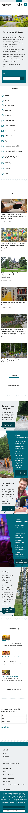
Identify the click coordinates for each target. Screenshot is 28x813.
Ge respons (13, 744)
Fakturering (5, 771)
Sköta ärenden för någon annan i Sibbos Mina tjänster (14, 784)
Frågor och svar (6, 781)
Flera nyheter (14, 375)
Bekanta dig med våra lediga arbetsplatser (8, 508)
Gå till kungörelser (14, 385)
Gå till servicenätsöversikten (21, 472)
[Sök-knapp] (18, 4)
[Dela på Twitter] (2, 727)
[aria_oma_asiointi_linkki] (21, 4)
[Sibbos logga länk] (6, 5)
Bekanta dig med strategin (8, 610)
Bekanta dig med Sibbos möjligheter (8, 424)
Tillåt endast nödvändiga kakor (14, 810)
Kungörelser (6, 756)
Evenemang (5, 760)
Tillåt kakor (14, 807)
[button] (14, 715)
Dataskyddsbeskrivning (8, 774)
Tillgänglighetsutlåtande (8, 778)
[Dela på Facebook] (5, 727)
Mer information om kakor (19, 804)
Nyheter (5, 753)
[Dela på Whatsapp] (8, 727)
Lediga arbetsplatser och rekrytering (11, 763)
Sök (5, 73)
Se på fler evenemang (14, 689)
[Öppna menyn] (25, 4)
